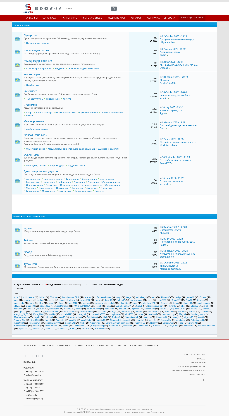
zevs (16, 300)
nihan (140, 314)
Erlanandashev (21, 326)
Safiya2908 (173, 326)
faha (109, 306)
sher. (183, 306)
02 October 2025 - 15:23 (174, 36)
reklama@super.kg (34, 398)
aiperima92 (70, 323)
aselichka (102, 311)
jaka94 (206, 306)
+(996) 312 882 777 (34, 391)
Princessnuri (34, 323)
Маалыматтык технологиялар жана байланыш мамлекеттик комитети (83, 149)
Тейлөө (28, 240)
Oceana (164, 68)
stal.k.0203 (45, 306)
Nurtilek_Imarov (198, 314)
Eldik (77, 297)
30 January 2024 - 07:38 (174, 227)
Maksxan (169, 311)
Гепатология (32, 191)
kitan (175, 303)
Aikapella (60, 320)
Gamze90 (30, 306)
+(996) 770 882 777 (34, 388)
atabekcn (28, 300)
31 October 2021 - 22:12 (174, 262)
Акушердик (92, 188)
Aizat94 (72, 320)
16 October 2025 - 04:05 (174, 92)
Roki (41, 303)
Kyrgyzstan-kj (97, 326)
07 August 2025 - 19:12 (174, 49)
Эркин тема (31, 154)
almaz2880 (85, 300)
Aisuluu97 (165, 297)
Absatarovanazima (206, 326)
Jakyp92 (121, 300)
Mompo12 (207, 309)
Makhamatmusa (21, 317)
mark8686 (109, 309)
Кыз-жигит (30, 91)
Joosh (61, 303)
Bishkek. (86, 328)
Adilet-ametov (51, 326)
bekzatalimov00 (52, 323)
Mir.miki (49, 317)
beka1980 (126, 311)
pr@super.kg (31, 395)
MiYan (42, 297)
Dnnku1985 (143, 326)
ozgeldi (37, 317)
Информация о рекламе (192, 18)
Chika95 (194, 306)
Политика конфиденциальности (187, 371)
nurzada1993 (66, 314)
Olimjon (203, 297)
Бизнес (29, 115)
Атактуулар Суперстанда (39, 68)
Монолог (164, 80)
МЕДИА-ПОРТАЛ (116, 18)
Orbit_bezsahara (168, 145)
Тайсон (53, 297)
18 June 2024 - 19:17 (173, 178)
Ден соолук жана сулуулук (41, 171)
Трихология (106, 188)
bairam (192, 311)
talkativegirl (141, 297)
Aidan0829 (19, 323)
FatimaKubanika (104, 297)
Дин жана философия (112, 112)
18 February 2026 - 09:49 (175, 77)
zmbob (111, 303)
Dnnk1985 (127, 326)
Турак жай (30, 264)
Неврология (49, 182)
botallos (139, 311)
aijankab (135, 309)
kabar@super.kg (33, 375)
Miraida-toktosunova (170, 268)
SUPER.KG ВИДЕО (92, 18)
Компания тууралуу (194, 355)
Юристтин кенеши (88, 112)
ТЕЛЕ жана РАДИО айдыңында (83, 68)
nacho (51, 300)
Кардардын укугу (76, 165)
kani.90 (108, 300)
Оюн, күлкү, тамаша (36, 165)
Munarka (164, 233)
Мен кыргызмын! (34, 121)
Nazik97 (154, 323)
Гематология (65, 191)
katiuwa (86, 303)
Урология (31, 188)
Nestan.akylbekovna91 (120, 320)
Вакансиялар (198, 363)
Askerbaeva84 (197, 320)
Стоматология (112, 185)
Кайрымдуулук (57, 165)
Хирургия (99, 191)
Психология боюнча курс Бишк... (177, 241)
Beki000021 (100, 328)
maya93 (61, 317)
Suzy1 (139, 306)
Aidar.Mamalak (62, 306)
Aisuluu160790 (167, 83)
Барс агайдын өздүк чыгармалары (178, 125)
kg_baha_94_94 (178, 309)
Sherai (65, 326)
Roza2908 (35, 320)
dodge (163, 55)
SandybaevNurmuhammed (117, 323)
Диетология (77, 188)
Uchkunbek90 (80, 326)
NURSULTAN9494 (82, 306)
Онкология (79, 182)
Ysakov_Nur (19, 320)
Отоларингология (111, 182)
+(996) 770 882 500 (34, 384)
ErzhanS (116, 317)
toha (16, 297)
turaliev (200, 300)
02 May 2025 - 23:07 (172, 61)
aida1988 (73, 303)
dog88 (201, 317)
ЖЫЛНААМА (153, 18)
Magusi (182, 314)
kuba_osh (82, 314)
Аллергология (33, 179)
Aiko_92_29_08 (21, 314)
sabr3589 (101, 320)
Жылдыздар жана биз (38, 60)
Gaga (128, 297)
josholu (194, 309)
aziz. (150, 300)
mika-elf (122, 309)
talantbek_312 (149, 303)
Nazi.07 (36, 326)
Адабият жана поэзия (37, 129)
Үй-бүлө (67, 99)
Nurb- (82, 323)
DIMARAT (176, 300)
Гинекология (72, 179)
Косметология (46, 188)
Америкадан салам (170, 52)
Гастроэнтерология (53, 179)
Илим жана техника (66, 112)
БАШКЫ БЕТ (32, 18)
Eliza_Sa (124, 303)
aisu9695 (153, 314)
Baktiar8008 (92, 317)
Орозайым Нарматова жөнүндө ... (178, 142)
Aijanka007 (166, 320)
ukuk (32, 303)
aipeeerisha (19, 303)
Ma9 (105, 317)
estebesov (181, 320)
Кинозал (136, 18)
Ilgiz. (30, 309)
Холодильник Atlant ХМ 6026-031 (177, 253)
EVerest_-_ (158, 326)
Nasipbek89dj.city (155, 306)
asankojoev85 (86, 311)
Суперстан (170, 18)
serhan (40, 300)
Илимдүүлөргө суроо (171, 110)
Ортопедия (93, 182)
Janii (135, 303)
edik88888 (35, 311)
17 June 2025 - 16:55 (173, 139)
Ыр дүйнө (59, 68)
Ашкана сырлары (44, 112)
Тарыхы (201, 359)
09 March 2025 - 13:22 (173, 122)
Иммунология (107, 179)
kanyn (79, 309)
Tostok (98, 306)
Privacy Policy (197, 375)
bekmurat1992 (93, 309)
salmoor (147, 317)
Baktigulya (54, 309)
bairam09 (18, 309)
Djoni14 (22, 311)
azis (154, 297)
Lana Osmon (68, 297)
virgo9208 (161, 300)
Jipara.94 (23, 328)
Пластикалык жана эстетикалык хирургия (81, 185)
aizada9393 (149, 309)
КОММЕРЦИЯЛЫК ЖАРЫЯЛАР (29, 216)
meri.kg (52, 314)
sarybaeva (115, 314)
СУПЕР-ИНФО (70, 18)
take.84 (40, 309)
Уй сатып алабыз (169, 265)
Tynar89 (172, 306)
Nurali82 (204, 311)
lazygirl (163, 98)
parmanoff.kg (168, 314)
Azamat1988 (76, 317)
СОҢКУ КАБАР (50, 18)
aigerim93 (188, 317)
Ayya (114, 311)
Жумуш (28, 228)
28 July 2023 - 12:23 (172, 238)
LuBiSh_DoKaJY (123, 306)
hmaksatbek (69, 311)
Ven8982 (36, 328)
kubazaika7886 (98, 314)
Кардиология (32, 182)
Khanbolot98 (161, 317)
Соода (28, 252)
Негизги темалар (21, 25)
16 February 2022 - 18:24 (175, 250)
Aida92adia (86, 320)
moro (51, 303)
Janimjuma (168, 323)
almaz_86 (187, 303)
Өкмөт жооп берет (35, 149)
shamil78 (140, 320)
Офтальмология (34, 185)
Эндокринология (83, 191)
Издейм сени (32, 85)
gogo (119, 297)
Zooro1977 (165, 163)
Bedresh (164, 303)
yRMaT (17, 306)
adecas (88, 297)
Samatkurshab (131, 317)
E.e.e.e (48, 328)
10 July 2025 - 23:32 (172, 107)
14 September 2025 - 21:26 (176, 157)
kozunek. (164, 184)
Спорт (29, 112)
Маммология (48, 191)
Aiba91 (189, 300)
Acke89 (67, 309)
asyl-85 (152, 320)
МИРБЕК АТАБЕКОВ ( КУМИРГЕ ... (179, 64)
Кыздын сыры (53, 99)
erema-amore (167, 256)
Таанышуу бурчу (34, 99)
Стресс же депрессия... (172, 181)
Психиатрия (62, 188)
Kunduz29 (188, 326)
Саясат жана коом (35, 135)
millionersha (28, 297)
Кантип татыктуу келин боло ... (176, 95)
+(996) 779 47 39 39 (35, 371)
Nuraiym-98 (140, 323)
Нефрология (64, 182)
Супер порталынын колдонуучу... (177, 39)
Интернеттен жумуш (170, 230)
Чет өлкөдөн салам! (37, 50)
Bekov (181, 311)
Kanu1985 (113, 326)
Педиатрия (51, 185)
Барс (162, 128)
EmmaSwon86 (51, 311)
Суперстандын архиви (37, 43)
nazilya (178, 297)
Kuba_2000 (38, 314)
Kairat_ (73, 328)
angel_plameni (203, 303)
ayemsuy (99, 303)
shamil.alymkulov (67, 300)
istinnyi (176, 317)
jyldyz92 (193, 323)
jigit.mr (163, 309)
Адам (163, 113)
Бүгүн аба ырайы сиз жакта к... (176, 160)
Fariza (163, 245)
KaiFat (48, 320)
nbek (98, 300)
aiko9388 (129, 314)
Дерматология (89, 179)
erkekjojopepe (136, 300)
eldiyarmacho (167, 42)
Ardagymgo (95, 323)
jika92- (181, 323)
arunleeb (61, 328)
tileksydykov (153, 311)
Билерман (30, 104)
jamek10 (190, 297)
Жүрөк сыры (32, 74)
